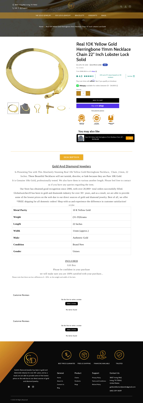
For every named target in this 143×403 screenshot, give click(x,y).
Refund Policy (96, 384)
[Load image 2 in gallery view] (25, 108)
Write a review (71, 304)
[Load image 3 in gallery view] (37, 108)
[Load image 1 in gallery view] (13, 108)
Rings (76, 384)
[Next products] (132, 131)
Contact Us (60, 384)
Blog (58, 388)
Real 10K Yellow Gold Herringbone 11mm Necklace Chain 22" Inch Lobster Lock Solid (76, 27)
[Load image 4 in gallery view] (49, 108)
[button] (121, 6)
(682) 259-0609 (116, 391)
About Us (60, 381)
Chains (77, 377)
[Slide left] (5, 108)
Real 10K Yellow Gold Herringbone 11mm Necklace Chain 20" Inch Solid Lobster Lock (105, 137)
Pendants (78, 381)
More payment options (97, 110)
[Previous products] (128, 131)
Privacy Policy (96, 377)
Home (41, 27)
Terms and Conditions (99, 381)
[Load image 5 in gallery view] (61, 108)
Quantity (78, 89)
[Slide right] (69, 108)
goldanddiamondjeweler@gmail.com (123, 387)
